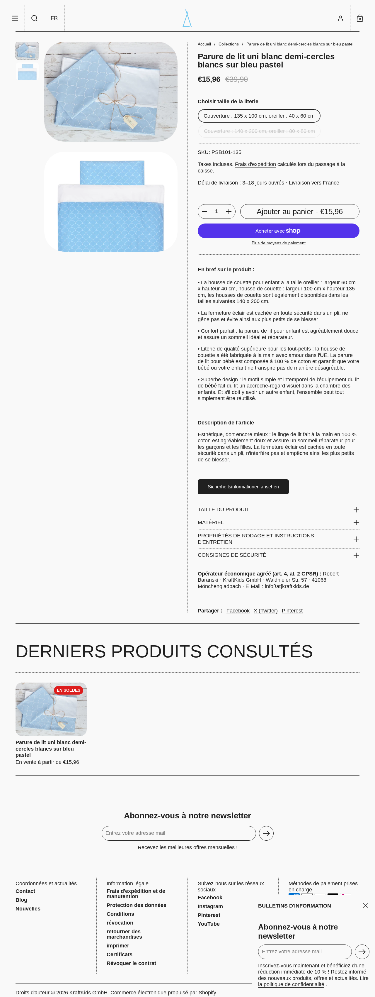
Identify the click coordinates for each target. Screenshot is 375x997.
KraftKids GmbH (88, 993)
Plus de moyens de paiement (279, 243)
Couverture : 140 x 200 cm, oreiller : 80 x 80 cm (259, 131)
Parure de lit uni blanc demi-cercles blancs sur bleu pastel (51, 724)
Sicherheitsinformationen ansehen (243, 486)
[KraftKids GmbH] (187, 18)
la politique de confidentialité (291, 984)
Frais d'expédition (255, 164)
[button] (34, 18)
